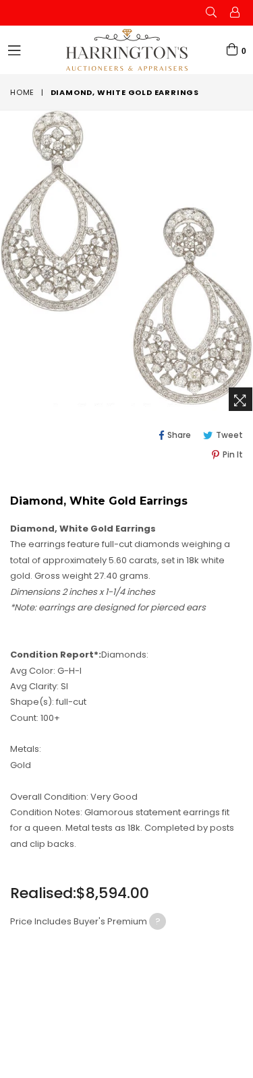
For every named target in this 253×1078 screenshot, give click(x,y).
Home (22, 92)
